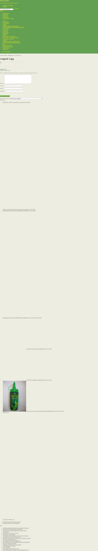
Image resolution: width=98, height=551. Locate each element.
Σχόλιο (2, 83)
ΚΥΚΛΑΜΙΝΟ (6, 547)
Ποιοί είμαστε (6, 13)
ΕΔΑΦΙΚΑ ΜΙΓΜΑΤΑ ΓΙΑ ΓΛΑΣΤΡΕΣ (12, 544)
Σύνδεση (5, 6)
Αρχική (4, 20)
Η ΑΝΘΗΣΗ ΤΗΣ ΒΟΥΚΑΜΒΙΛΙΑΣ (12, 541)
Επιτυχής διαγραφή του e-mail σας (10, 26)
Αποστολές (5, 14)
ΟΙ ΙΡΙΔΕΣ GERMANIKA (9, 534)
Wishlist (4, 24)
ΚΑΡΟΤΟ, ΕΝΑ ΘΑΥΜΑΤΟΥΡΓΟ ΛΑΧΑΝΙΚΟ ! (15, 530)
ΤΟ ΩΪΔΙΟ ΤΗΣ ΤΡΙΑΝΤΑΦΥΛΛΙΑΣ (12, 537)
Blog (4, 44)
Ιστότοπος (2, 91)
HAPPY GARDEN (4, 0)
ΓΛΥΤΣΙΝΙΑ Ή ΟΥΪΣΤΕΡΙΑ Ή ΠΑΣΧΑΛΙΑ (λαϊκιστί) (15, 535)
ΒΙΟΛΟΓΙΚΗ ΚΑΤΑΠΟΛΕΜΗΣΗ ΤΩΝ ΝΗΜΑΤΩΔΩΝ (16, 542)
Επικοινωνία (6, 17)
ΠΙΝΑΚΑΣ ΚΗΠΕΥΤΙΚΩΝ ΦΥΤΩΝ (12, 42)
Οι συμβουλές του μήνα (8, 18)
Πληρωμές (5, 15)
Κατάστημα (5, 33)
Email (2, 88)
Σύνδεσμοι (5, 49)
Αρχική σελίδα (3, 55)
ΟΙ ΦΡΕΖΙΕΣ (6, 532)
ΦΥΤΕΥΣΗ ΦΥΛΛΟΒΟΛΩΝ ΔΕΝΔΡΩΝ (12, 529)
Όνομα (2, 85)
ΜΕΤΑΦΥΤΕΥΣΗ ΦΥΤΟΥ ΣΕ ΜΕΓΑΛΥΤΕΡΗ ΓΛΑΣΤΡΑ (17, 538)
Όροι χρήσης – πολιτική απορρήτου (11, 37)
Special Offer (6, 22)
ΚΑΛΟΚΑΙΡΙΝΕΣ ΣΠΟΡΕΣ (9, 543)
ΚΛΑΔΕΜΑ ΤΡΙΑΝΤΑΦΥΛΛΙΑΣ (11, 548)
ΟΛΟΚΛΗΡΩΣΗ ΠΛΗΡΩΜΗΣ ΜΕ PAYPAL (13, 27)
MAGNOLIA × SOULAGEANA (11, 533)
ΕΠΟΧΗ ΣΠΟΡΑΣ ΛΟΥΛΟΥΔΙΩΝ (11, 41)
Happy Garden (6, 47)
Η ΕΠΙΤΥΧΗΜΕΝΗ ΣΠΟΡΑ (10, 539)
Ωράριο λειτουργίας (7, 45)
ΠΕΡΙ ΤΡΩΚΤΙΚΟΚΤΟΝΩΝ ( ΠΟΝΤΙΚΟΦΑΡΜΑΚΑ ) (16, 550)
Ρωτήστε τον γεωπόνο (8, 5)
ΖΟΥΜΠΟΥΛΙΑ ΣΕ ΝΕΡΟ (9, 546)
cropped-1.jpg (11, 55)
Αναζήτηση (16, 9)
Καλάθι (4, 35)
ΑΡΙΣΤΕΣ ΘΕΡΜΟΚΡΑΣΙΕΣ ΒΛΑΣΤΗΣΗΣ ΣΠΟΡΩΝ (16, 528)
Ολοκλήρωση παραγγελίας (9, 36)
